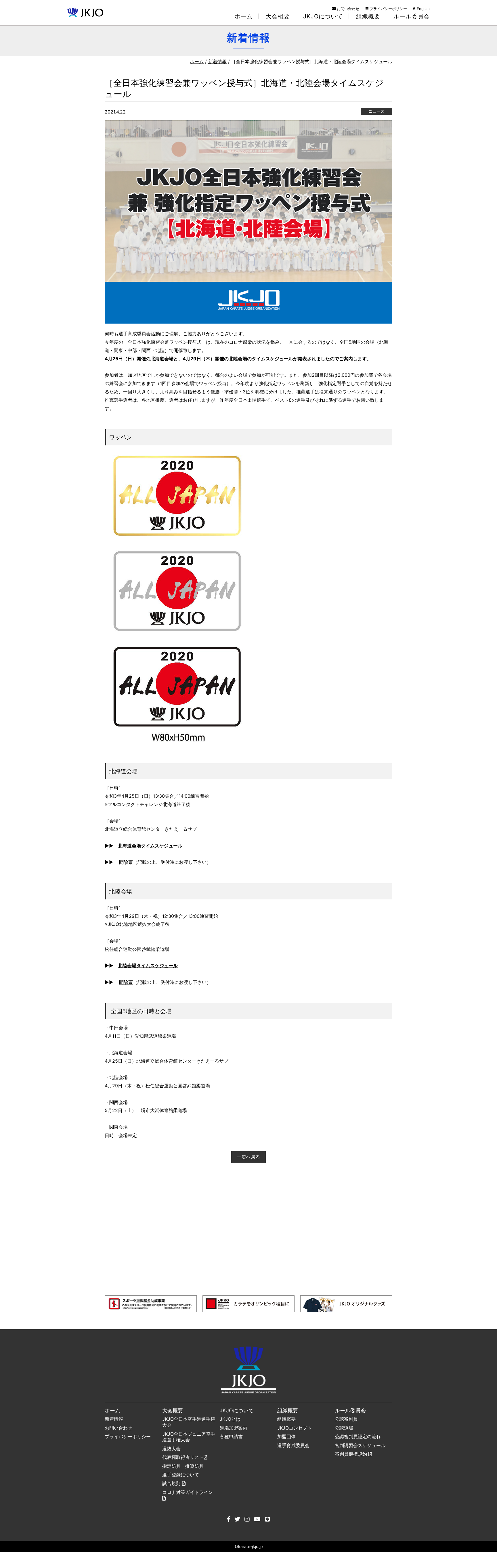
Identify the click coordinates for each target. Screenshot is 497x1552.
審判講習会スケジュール (360, 1445)
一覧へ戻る (248, 1157)
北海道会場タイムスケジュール (150, 846)
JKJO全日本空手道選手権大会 (188, 1422)
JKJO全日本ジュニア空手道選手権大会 (188, 1437)
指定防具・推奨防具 (183, 1466)
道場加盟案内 (233, 1428)
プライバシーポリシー (387, 8)
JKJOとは (230, 1419)
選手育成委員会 (293, 1445)
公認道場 (344, 1428)
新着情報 (217, 61)
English (423, 8)
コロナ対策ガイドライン (187, 1492)
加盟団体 (286, 1436)
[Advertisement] (248, 1229)
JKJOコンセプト (294, 1428)
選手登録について (180, 1475)
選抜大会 (171, 1448)
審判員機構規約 (351, 1454)
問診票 (126, 862)
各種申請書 (231, 1436)
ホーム (243, 16)
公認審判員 (346, 1419)
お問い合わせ (347, 8)
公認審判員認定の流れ (358, 1436)
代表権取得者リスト (183, 1457)
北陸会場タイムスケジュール (148, 965)
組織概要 (286, 1419)
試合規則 (172, 1483)
